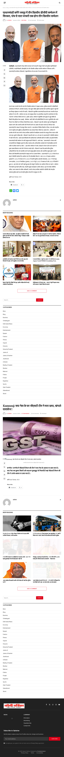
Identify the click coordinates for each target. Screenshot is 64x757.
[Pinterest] (4, 81)
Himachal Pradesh (8, 349)
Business (5, 317)
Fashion (5, 336)
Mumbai (5, 368)
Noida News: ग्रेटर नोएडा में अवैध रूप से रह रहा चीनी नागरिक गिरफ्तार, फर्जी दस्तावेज (16, 534)
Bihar (4, 311)
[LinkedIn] (4, 77)
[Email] (4, 85)
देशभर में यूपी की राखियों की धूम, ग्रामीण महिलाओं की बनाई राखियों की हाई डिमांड (16, 283)
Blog (7, 7)
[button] (12, 718)
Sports (4, 384)
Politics (5, 374)
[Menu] (5, 3)
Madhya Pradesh (7, 365)
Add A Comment (32, 290)
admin (10, 20)
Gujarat (5, 343)
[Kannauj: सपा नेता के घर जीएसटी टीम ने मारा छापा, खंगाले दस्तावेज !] (32, 436)
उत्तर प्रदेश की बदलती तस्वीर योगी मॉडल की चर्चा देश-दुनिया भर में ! (17, 581)
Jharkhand (6, 358)
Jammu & (5, 352)
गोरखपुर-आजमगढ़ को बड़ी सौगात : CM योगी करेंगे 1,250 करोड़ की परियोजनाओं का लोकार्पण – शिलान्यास (46, 558)
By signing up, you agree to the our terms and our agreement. (24, 743)
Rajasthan (5, 381)
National (24, 20)
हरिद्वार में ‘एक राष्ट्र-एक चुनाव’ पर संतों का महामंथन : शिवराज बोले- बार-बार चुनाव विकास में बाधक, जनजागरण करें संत (47, 235)
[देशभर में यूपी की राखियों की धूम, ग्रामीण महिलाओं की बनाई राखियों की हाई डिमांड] (17, 272)
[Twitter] (4, 73)
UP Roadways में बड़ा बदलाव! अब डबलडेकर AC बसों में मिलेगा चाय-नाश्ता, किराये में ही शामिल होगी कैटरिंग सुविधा (46, 534)
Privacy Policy (34, 743)
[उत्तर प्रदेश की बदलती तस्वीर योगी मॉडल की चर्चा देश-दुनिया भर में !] (17, 570)
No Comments (33, 20)
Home (4, 7)
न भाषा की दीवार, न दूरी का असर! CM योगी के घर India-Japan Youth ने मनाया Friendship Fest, (46, 260)
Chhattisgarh (6, 320)
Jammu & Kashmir (7, 355)
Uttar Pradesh (6, 387)
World (4, 393)
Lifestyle (5, 362)
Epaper (5, 333)
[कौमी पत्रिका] (32, 2)
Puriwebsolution (41, 751)
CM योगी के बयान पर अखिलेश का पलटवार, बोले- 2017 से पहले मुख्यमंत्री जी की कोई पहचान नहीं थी (16, 558)
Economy (5, 327)
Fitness (5, 339)
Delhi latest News (7, 324)
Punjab (5, 377)
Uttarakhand (6, 390)
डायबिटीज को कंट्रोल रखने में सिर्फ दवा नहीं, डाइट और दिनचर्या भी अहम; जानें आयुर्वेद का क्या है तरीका (15, 260)
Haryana (5, 346)
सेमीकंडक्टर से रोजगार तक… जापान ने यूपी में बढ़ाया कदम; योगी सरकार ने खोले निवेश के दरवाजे (46, 283)
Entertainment (6, 330)
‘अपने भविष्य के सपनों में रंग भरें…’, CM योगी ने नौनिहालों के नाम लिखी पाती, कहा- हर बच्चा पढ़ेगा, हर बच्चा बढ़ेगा (46, 581)
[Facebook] (4, 70)
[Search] (59, 3)
